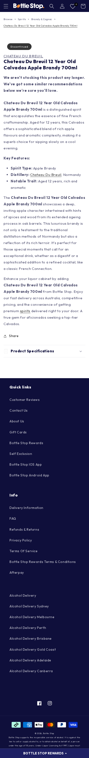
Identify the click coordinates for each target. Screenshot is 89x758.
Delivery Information (26, 508)
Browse (8, 19)
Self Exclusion (20, 454)
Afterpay (16, 572)
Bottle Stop (48, 733)
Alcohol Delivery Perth (27, 628)
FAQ (12, 518)
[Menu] (6, 6)
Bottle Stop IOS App (25, 464)
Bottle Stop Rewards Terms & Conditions (42, 562)
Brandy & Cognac (41, 19)
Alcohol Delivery (22, 595)
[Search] (52, 6)
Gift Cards (18, 432)
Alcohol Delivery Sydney (29, 606)
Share (14, 336)
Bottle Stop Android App (29, 475)
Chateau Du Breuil (23, 56)
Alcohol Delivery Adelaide (30, 660)
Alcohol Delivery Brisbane (30, 638)
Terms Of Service (23, 551)
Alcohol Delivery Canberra (31, 671)
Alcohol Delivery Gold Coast (32, 649)
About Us (16, 421)
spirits (25, 311)
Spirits (22, 19)
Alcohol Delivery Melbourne (32, 617)
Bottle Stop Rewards (26, 443)
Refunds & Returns (24, 529)
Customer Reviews (24, 400)
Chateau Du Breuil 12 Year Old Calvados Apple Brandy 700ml (40, 25)
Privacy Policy (20, 540)
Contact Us (18, 410)
